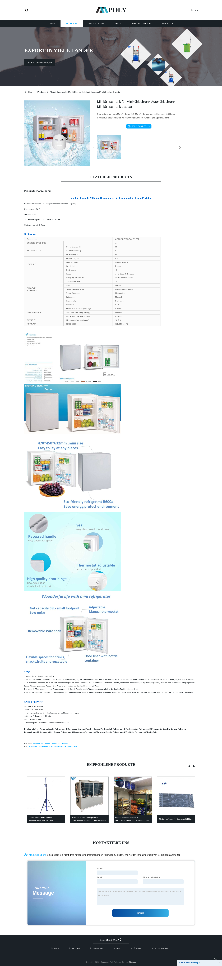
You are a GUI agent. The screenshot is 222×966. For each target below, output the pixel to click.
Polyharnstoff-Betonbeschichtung (70, 729)
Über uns (167, 23)
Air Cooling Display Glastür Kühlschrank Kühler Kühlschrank (53, 746)
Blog (118, 23)
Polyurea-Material (104, 732)
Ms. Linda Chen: (37, 855)
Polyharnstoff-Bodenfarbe (146, 732)
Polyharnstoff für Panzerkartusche (39, 729)
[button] (26, 10)
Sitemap (132, 962)
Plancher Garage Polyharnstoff (98, 729)
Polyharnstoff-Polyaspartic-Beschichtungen (158, 729)
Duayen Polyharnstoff (63, 732)
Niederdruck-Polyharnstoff (85, 732)
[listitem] (111, 146)
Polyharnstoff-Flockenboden (125, 729)
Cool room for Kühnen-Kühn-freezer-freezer (50, 744)
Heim (52, 23)
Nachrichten (96, 23)
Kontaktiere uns (141, 23)
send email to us (141, 126)
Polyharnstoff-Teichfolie (123, 732)
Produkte (71, 23)
